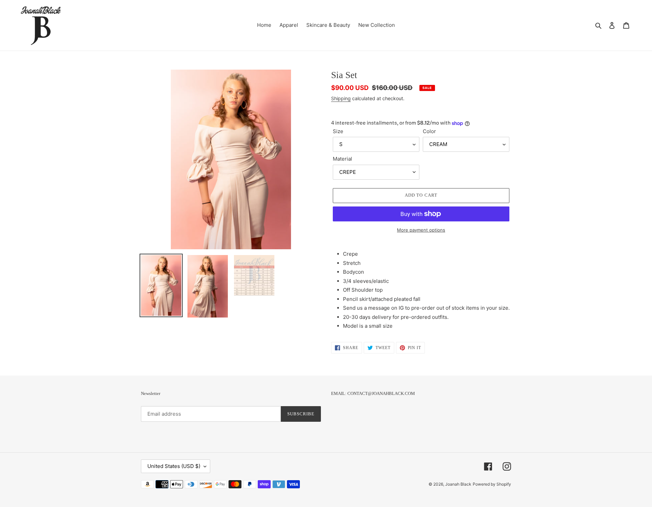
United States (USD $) (173, 466)
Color (429, 131)
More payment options (421, 230)
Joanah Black (458, 484)
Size (338, 131)
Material (342, 159)
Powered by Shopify (492, 484)
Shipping (341, 98)
